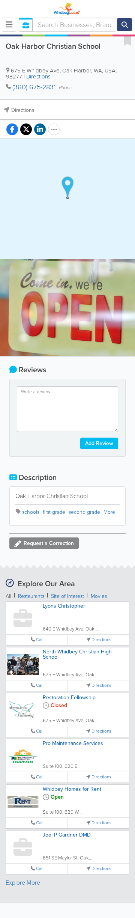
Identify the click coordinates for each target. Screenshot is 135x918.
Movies (99, 596)
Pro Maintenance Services (73, 743)
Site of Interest (67, 596)
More (109, 512)
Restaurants (31, 596)
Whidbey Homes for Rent (72, 789)
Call (40, 639)
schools (30, 512)
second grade (84, 512)
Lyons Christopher (64, 606)
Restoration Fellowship (69, 697)
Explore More (23, 882)
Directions (38, 76)
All (8, 596)
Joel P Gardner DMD (67, 835)
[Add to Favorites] (127, 40)
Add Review (99, 443)
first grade (54, 512)
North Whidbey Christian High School (77, 654)
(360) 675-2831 (34, 87)
